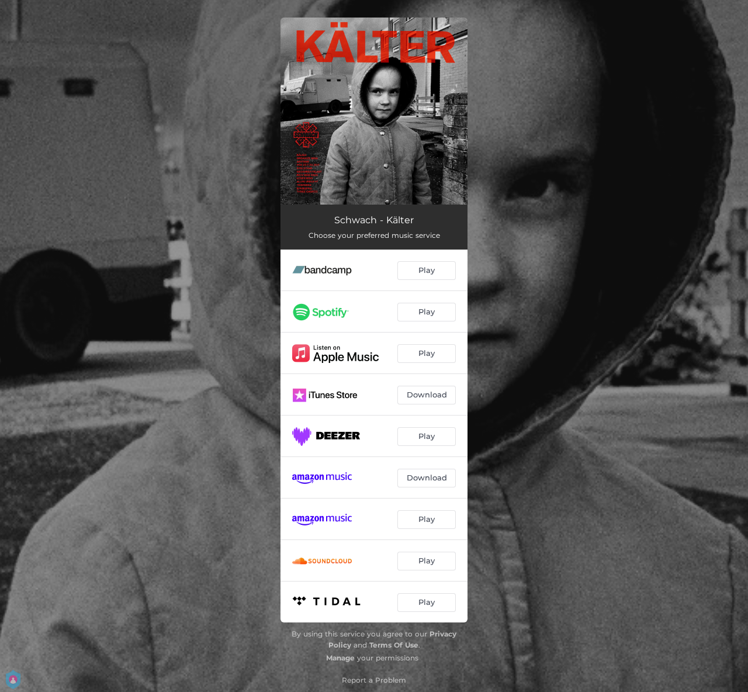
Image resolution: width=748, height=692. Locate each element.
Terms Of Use (393, 645)
